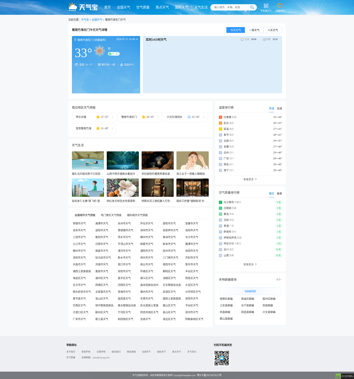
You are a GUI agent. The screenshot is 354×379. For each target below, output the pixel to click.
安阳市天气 (124, 271)
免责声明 (85, 352)
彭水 (226, 123)
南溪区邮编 (247, 298)
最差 (279, 193)
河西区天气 (124, 285)
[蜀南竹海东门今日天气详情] (106, 52)
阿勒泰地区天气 (194, 319)
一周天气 (254, 30)
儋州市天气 (146, 291)
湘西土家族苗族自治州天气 (84, 271)
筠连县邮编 (247, 312)
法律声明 (101, 352)
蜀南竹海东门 (85, 40)
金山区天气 (169, 312)
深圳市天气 (146, 230)
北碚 (226, 140)
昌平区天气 (124, 278)
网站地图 (131, 352)
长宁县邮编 (247, 305)
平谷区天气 (191, 305)
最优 (271, 193)
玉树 (226, 220)
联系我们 (116, 352)
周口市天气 (124, 264)
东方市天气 (79, 285)
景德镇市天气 (125, 230)
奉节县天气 (79, 298)
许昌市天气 (79, 264)
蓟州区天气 (101, 312)
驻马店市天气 (103, 257)
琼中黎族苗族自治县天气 (106, 305)
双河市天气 (191, 312)
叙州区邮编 (269, 298)
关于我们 (70, 352)
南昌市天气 (101, 250)
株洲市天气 (169, 237)
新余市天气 (169, 244)
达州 (226, 152)
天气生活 (201, 7)
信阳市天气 (191, 250)
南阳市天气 (169, 264)
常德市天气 (79, 223)
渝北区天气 (169, 319)
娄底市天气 (101, 271)
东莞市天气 (146, 298)
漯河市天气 (124, 250)
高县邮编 (268, 305)
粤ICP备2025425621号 (209, 375)
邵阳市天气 (169, 223)
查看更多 (248, 179)
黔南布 (227, 231)
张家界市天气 (170, 230)
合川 (226, 249)
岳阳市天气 (191, 230)
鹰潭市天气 (191, 244)
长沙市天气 (191, 237)
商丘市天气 (146, 264)
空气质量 (143, 7)
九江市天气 (79, 244)
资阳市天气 (191, 298)
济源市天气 (101, 264)
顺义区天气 (146, 278)
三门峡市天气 (170, 257)
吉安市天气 (79, 230)
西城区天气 (101, 285)
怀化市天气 (146, 223)
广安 (226, 158)
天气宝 (85, 19)
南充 (226, 164)
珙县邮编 (225, 312)
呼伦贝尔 (229, 243)
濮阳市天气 (146, 250)
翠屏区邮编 (226, 298)
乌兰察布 (229, 202)
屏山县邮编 (226, 318)
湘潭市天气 (101, 223)
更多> (279, 279)
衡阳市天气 (101, 237)
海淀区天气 (79, 278)
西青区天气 (191, 278)
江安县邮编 (226, 305)
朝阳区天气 (169, 271)
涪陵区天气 (169, 278)
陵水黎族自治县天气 (129, 305)
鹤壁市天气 (146, 244)
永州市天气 (124, 223)
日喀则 (227, 208)
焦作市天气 (191, 264)
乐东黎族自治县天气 (174, 285)
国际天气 (181, 7)
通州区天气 (101, 278)
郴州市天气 (146, 237)
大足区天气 (191, 285)
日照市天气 (101, 244)
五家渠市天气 (103, 291)
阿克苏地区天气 (149, 312)
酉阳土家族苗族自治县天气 (174, 298)
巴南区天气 (79, 305)
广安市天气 (79, 319)
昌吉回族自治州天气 (151, 285)
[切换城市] (100, 40)
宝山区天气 (101, 298)
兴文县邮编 (269, 312)
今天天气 (235, 30)
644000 (250, 291)
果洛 (226, 214)
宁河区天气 (124, 312)
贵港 (226, 225)
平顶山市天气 (125, 244)
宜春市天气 (191, 223)
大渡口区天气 (80, 312)
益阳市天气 (101, 230)
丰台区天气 (191, 271)
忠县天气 (145, 319)
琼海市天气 (124, 291)
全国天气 (123, 7)
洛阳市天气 (79, 257)
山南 (226, 255)
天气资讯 (191, 352)
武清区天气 (169, 291)
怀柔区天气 (146, 271)
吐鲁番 (227, 117)
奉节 (226, 134)
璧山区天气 (169, 305)
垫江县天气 (101, 319)
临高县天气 (124, 298)
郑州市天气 (146, 257)
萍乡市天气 (124, 237)
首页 (107, 7)
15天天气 (273, 30)
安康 (226, 146)
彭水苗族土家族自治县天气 (151, 305)
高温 (271, 108)
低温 (279, 108)
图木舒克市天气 (82, 291)
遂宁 (226, 170)
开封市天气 (191, 257)
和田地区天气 (125, 319)
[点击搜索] (252, 7)
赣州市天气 (79, 250)
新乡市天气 (124, 257)
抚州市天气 (169, 250)
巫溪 (226, 129)
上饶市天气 (79, 237)
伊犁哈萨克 (230, 237)
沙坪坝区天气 (193, 291)
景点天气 (162, 7)
